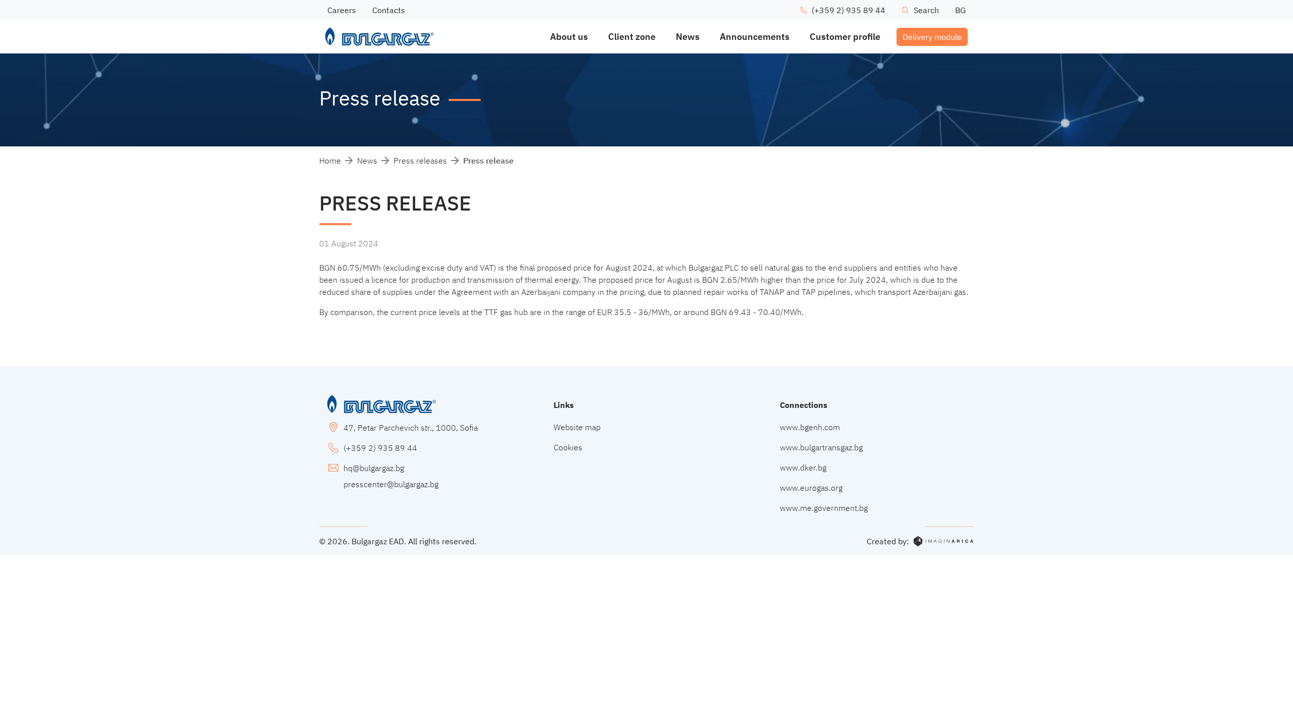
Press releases (420, 160)
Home (330, 160)
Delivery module (932, 37)
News (367, 160)
